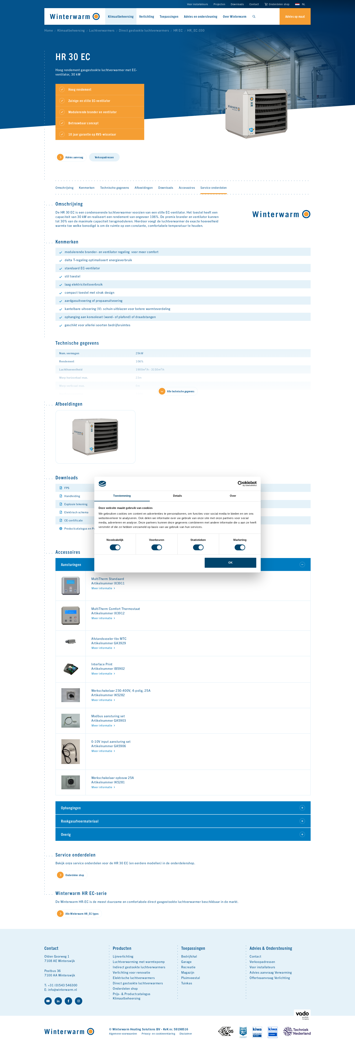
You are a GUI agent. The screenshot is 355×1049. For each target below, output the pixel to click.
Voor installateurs (197, 4)
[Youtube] (48, 1001)
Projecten (219, 4)
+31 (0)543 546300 (62, 985)
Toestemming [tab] (122, 495)
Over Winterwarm (234, 16)
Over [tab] (233, 495)
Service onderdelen (213, 187)
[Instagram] (78, 1001)
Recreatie (188, 967)
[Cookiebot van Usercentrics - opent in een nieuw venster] (240, 483)
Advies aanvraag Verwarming (271, 972)
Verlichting (146, 16)
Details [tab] (177, 495)
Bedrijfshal (189, 956)
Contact (254, 4)
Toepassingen (169, 16)
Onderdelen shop (279, 4)
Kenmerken (86, 187)
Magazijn (187, 972)
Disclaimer (186, 1033)
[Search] (253, 16)
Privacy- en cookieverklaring (158, 1033)
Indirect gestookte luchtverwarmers (139, 967)
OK (230, 562)
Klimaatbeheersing (121, 16)
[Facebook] (68, 1001)
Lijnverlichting (123, 956)
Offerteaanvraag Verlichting (270, 978)
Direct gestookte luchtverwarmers (138, 983)
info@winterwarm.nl (62, 989)
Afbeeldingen (144, 187)
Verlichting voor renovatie (131, 972)
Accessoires (187, 187)
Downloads (237, 4)
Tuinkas (186, 983)
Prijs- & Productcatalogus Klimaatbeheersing (132, 996)
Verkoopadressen (262, 961)
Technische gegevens (114, 187)
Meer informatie (102, 588)
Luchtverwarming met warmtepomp (139, 961)
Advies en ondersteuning (200, 16)
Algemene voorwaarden (123, 1033)
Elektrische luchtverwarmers (134, 978)
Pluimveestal (190, 978)
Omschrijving (64, 187)
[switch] (156, 547)
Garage (186, 961)
